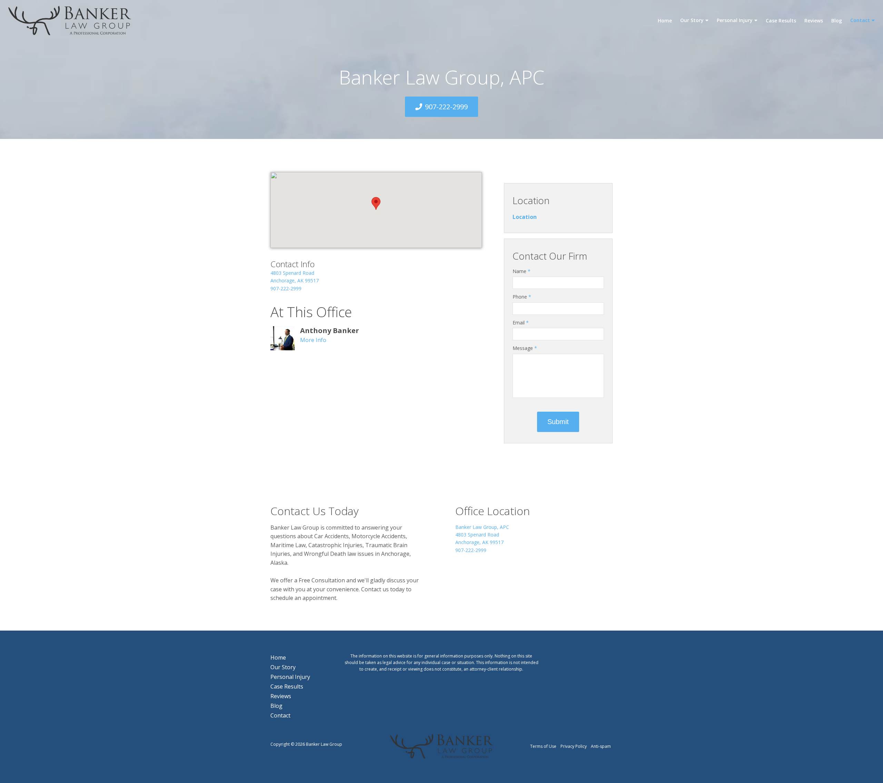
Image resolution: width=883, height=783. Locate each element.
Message (525, 348)
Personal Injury (735, 20)
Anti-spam (601, 746)
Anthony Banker (329, 330)
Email (521, 322)
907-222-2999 (446, 106)
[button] (375, 203)
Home (665, 20)
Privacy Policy (573, 746)
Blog (836, 20)
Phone (522, 296)
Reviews (813, 20)
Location (531, 200)
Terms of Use (543, 746)
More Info (313, 340)
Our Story (692, 20)
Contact (860, 20)
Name (521, 271)
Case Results (781, 20)
